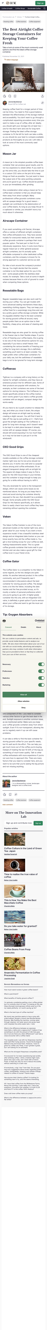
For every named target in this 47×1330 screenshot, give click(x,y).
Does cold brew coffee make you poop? (18, 1093)
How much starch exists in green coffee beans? (21, 990)
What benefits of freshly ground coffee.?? (19, 998)
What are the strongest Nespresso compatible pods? (23, 1052)
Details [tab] (23, 627)
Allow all (23, 695)
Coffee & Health (7, 8)
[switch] (41, 671)
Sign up (40, 3)
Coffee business (21, 21)
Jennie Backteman (19, 781)
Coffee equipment (34, 21)
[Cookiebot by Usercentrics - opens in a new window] (34, 621)
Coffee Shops (20, 8)
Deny (23, 708)
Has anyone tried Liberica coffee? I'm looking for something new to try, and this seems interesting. (21, 1078)
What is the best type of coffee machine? (19, 1012)
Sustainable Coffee (34, 8)
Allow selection (23, 701)
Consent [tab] (8, 627)
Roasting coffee (8, 21)
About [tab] (38, 627)
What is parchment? (11, 994)
